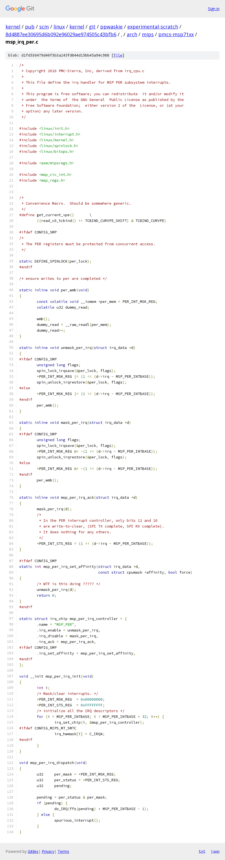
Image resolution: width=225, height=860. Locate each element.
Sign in (214, 8)
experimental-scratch (152, 26)
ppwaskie (111, 26)
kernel (12, 26)
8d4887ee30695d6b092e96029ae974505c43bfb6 (60, 34)
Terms (63, 851)
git (92, 26)
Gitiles (33, 851)
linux (59, 26)
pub (30, 26)
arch (132, 34)
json (215, 851)
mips (148, 34)
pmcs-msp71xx (176, 34)
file (118, 55)
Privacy (48, 851)
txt (202, 851)
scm (44, 26)
